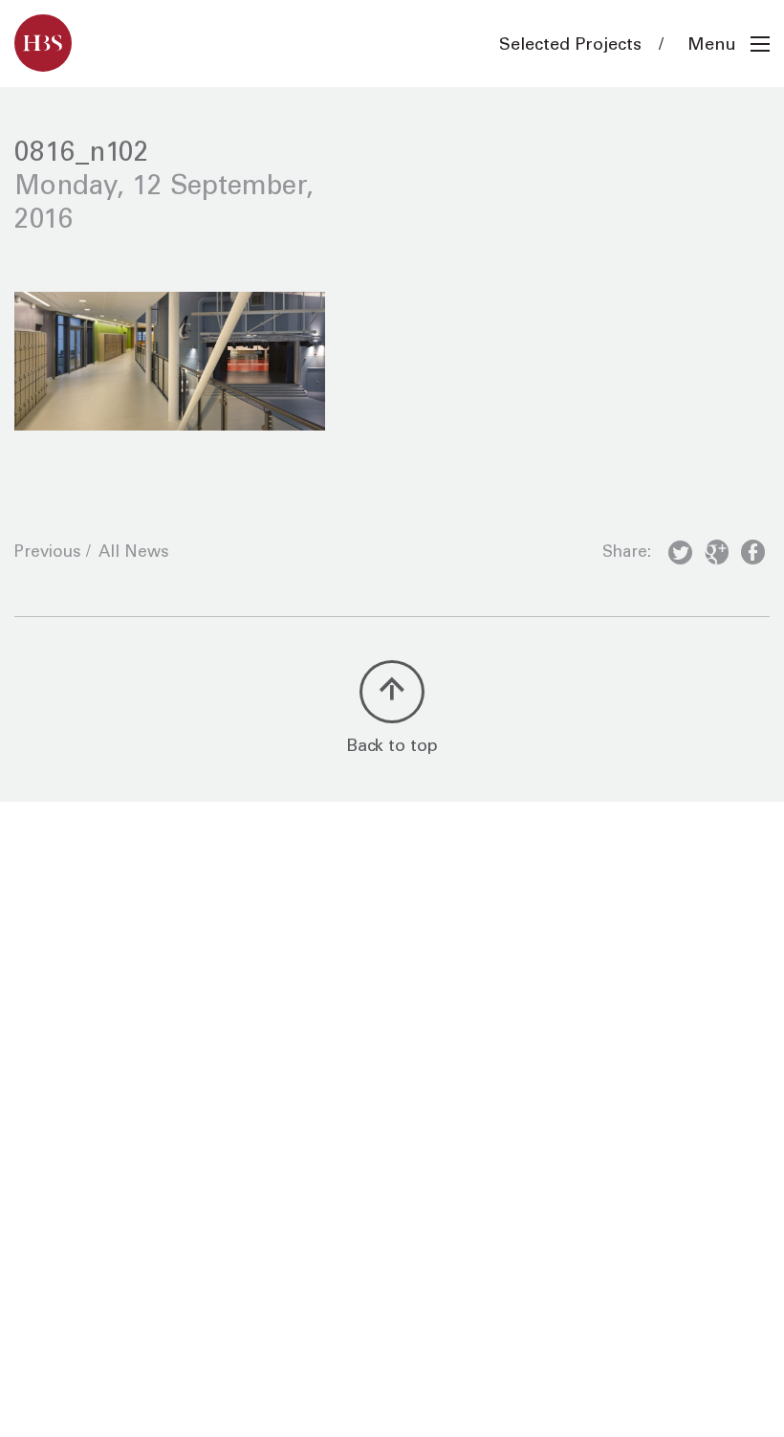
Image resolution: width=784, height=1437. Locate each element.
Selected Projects (570, 46)
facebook (753, 555)
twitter (680, 555)
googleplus (717, 555)
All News (133, 553)
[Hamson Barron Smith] (43, 43)
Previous (47, 553)
